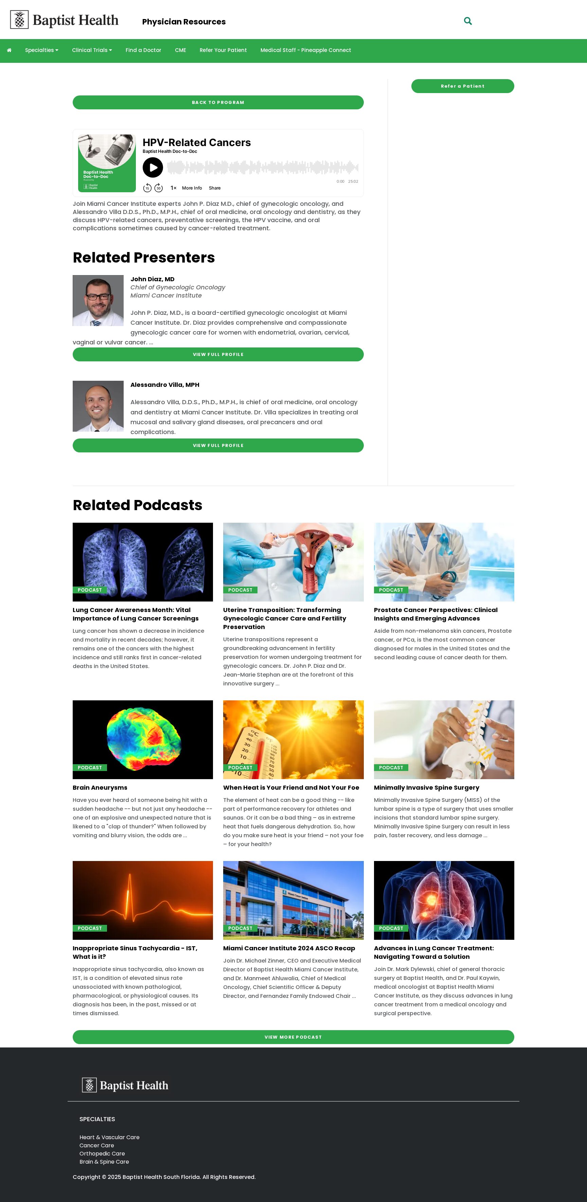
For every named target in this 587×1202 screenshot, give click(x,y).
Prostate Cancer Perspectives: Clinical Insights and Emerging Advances (436, 614)
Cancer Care (96, 1145)
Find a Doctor (143, 50)
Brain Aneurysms (100, 787)
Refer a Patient (463, 86)
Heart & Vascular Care (109, 1137)
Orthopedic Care (102, 1154)
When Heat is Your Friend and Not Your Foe (291, 787)
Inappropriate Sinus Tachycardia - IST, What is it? (135, 952)
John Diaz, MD (152, 279)
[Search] (468, 21)
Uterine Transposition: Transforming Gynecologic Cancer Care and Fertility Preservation (284, 618)
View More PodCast (293, 1037)
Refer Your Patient (223, 50)
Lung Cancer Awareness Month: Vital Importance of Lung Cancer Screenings (136, 614)
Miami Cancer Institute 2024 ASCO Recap (289, 948)
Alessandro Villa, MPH (164, 384)
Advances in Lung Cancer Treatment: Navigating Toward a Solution (434, 952)
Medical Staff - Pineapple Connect (306, 50)
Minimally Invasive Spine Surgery (426, 787)
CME (180, 50)
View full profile (218, 354)
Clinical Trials (90, 50)
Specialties (40, 50)
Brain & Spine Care (104, 1162)
